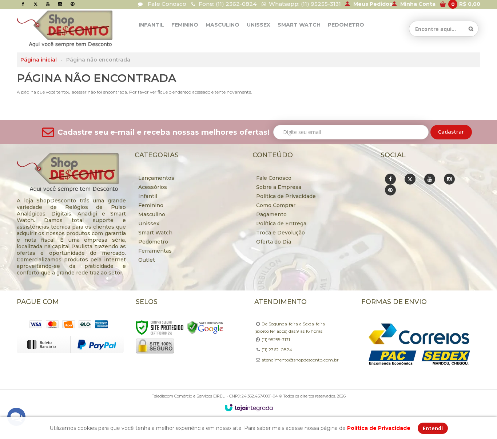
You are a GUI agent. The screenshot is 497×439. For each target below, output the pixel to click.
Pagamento (271, 214)
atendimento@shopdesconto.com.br (300, 360)
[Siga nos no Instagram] (60, 4)
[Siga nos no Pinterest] (72, 4)
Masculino (151, 214)
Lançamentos (156, 178)
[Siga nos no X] (35, 4)
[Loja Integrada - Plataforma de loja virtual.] (249, 408)
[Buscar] (471, 29)
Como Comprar (275, 205)
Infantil (147, 196)
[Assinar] (451, 132)
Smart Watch (155, 232)
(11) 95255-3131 (276, 339)
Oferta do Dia (273, 241)
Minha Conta (418, 4)
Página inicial (38, 59)
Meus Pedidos (372, 4)
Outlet (146, 260)
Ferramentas (155, 251)
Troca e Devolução (280, 232)
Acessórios (152, 187)
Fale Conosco (166, 3)
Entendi (433, 428)
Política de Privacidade (286, 196)
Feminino (150, 205)
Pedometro (153, 241)
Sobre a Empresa (278, 187)
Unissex (148, 223)
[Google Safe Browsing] (205, 327)
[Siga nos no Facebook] (22, 4)
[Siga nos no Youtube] (47, 4)
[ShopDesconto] (50, 28)
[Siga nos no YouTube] (430, 179)
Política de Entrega (281, 223)
